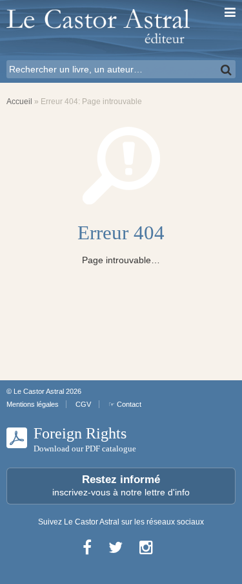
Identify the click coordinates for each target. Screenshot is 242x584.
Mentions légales (32, 404)
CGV (83, 404)
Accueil (19, 101)
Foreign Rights (85, 439)
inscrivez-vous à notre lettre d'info (121, 485)
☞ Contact (124, 404)
